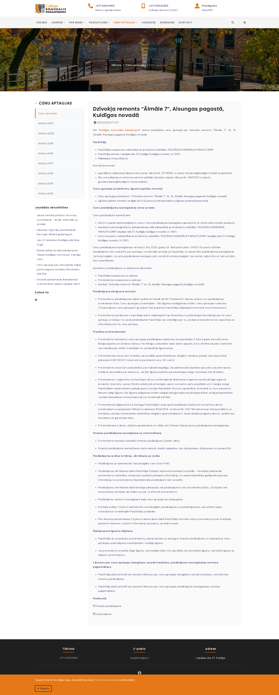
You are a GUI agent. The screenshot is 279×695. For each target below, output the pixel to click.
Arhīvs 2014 (46, 193)
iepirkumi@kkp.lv (126, 223)
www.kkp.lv (220, 307)
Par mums (76, 22)
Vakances (149, 22)
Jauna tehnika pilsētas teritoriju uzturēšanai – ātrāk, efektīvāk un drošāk (57, 220)
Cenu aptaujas (124, 22)
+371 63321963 (105, 5)
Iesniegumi (167, 22)
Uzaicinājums (104, 614)
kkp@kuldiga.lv (139, 658)
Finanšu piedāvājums (108, 606)
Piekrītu (45, 688)
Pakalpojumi (98, 22)
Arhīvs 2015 (45, 183)
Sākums (41, 22)
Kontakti (185, 22)
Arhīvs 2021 (45, 123)
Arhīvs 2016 (45, 173)
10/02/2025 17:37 (107, 122)
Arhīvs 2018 (45, 153)
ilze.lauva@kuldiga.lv (197, 173)
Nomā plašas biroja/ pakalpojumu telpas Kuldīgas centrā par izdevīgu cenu (59, 255)
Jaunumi (57, 22)
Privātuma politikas (106, 680)
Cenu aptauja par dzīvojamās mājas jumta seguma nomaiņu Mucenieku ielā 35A (59, 269)
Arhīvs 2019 (45, 143)
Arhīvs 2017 (45, 163)
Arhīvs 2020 (46, 133)
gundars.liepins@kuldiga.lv (113, 181)
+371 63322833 (158, 5)
